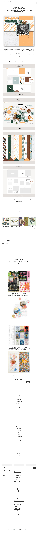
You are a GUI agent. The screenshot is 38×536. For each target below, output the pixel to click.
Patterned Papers (19, 61)
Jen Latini (15, 529)
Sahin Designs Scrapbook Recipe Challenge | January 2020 (32, 228)
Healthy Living (19, 420)
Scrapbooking (16, 514)
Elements (7, 61)
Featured (19, 413)
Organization (19, 430)
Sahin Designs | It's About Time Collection (23, 227)
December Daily (19, 399)
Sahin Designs (22, 8)
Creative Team (17, 7)
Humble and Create (19, 424)
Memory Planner (19, 428)
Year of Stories (19, 455)
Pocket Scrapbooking (19, 436)
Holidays (19, 422)
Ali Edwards (16, 469)
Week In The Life (19, 451)
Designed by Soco (19, 401)
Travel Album (16, 516)
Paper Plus (19, 432)
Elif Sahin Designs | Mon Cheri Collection (19, 373)
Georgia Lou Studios (28, 529)
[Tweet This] (18, 211)
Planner (19, 434)
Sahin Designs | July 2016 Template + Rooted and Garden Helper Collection (15, 228)
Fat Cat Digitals (19, 411)
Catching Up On (19, 393)
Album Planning (16, 467)
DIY (19, 405)
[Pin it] (19, 211)
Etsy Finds (19, 407)
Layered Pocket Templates (28, 61)
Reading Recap (19, 442)
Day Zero (19, 397)
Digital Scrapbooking (18, 8)
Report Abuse (19, 459)
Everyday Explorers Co (19, 409)
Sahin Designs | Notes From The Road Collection (6, 227)
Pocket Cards (12, 61)
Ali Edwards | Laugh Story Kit (19, 293)
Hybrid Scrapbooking (19, 426)
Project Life (19, 438)
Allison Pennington (19, 391)
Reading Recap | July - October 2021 (19, 347)
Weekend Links (19, 453)
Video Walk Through (19, 449)
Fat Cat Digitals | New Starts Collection (19, 320)
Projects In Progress (19, 440)
